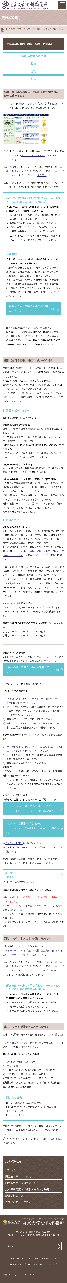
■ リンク (32, 1264)
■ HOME (14, 1258)
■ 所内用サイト (49, 1258)
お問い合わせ (14, 1246)
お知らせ (10, 1170)
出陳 (33, 79)
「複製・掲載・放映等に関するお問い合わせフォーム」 (35, 698)
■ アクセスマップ (48, 1264)
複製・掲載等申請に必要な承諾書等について (33, 308)
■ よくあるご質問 (30, 1258)
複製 (33, 63)
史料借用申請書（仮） (18, 1061)
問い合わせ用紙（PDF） (17, 171)
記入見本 (41, 175)
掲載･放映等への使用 (33, 56)
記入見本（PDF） (14, 843)
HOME (4, 28)
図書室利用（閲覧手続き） (20, 1183)
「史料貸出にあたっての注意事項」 (21, 1042)
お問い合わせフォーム (33, 155)
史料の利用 (16, 28)
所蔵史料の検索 (14, 1196)
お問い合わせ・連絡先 (18, 1202)
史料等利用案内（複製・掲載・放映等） (28, 1189)
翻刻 (33, 71)
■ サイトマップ (18, 1264)
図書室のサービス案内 (18, 1176)
